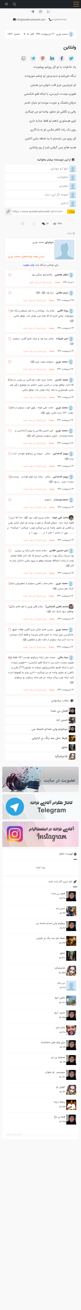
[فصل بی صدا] (71, 896)
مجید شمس (61, 380)
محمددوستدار (61, 500)
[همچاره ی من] (71, 1060)
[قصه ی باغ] (71, 1120)
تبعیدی (63, 185)
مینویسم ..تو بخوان (55, 1072)
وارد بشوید (28, 265)
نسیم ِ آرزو (59, 1013)
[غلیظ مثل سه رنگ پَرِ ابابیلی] (71, 941)
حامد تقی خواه (60, 518)
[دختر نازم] (71, 1030)
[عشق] (71, 956)
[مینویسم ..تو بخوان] (71, 1075)
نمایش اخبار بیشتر (14, 1134)
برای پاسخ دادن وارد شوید (40, 282)
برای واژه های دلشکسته (53, 1042)
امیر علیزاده (62, 339)
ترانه (69, 233)
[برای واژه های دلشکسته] (71, 1045)
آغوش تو (60, 1087)
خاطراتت (62, 177)
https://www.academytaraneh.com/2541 (34, 211)
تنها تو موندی (59, 168)
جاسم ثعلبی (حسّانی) (56, 606)
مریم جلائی (62, 293)
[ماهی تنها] (71, 1000)
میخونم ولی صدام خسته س (50, 923)
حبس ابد (60, 908)
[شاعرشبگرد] (71, 971)
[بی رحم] (71, 986)
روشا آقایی (62, 311)
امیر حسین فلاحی (58, 550)
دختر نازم (60, 1027)
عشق (62, 953)
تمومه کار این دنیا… (55, 194)
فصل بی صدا (58, 893)
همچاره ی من (58, 1057)
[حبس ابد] (71, 911)
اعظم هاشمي (61, 275)
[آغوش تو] (71, 1090)
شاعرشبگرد (59, 968)
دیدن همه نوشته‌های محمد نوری (26, 256)
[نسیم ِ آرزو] (71, 1015)
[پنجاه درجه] (71, 1105)
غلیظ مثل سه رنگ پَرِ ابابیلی (50, 938)
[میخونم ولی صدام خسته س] (71, 926)
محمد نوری (38, 242)
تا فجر (64, 203)
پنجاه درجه (59, 1102)
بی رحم (61, 983)
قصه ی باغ (59, 1117)
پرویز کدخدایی (60, 453)
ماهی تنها (60, 998)
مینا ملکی (63, 657)
